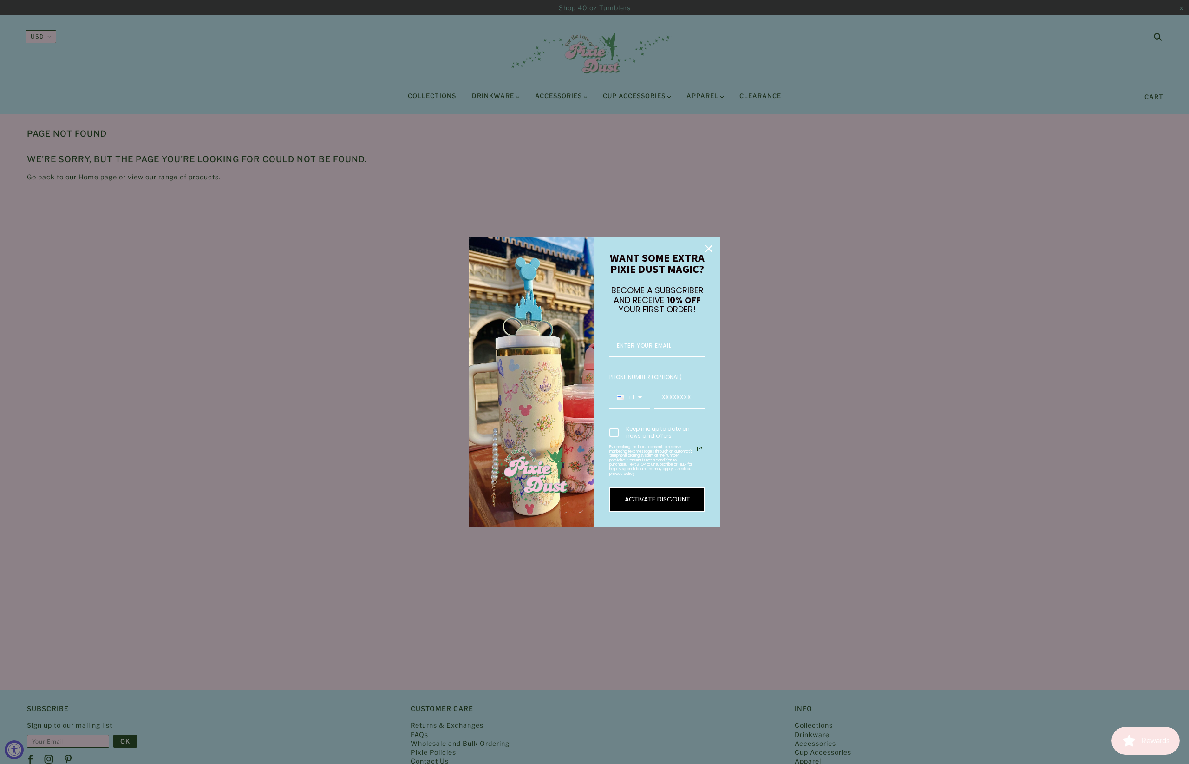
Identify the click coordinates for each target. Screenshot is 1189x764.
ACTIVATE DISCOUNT (657, 499)
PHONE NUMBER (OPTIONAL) (645, 377)
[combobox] (629, 398)
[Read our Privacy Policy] (699, 448)
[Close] (709, 248)
